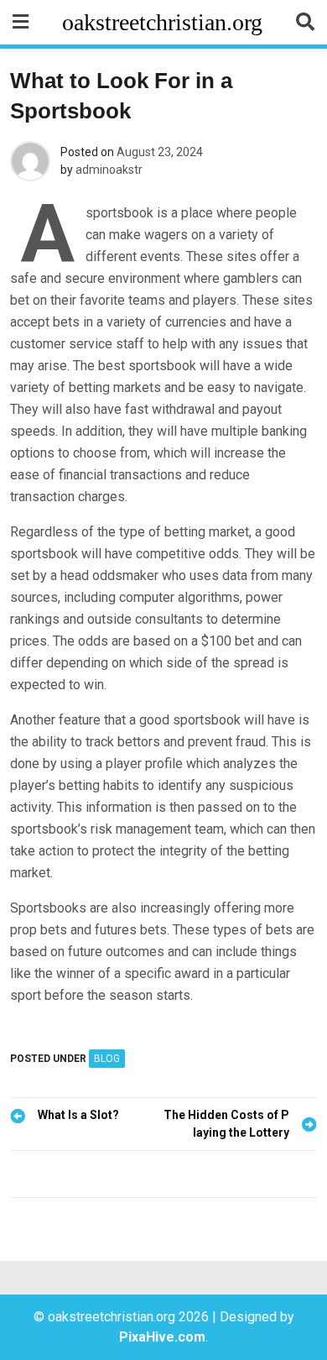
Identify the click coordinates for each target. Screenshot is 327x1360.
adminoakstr (109, 169)
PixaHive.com (162, 1337)
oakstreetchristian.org (162, 22)
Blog (107, 1058)
